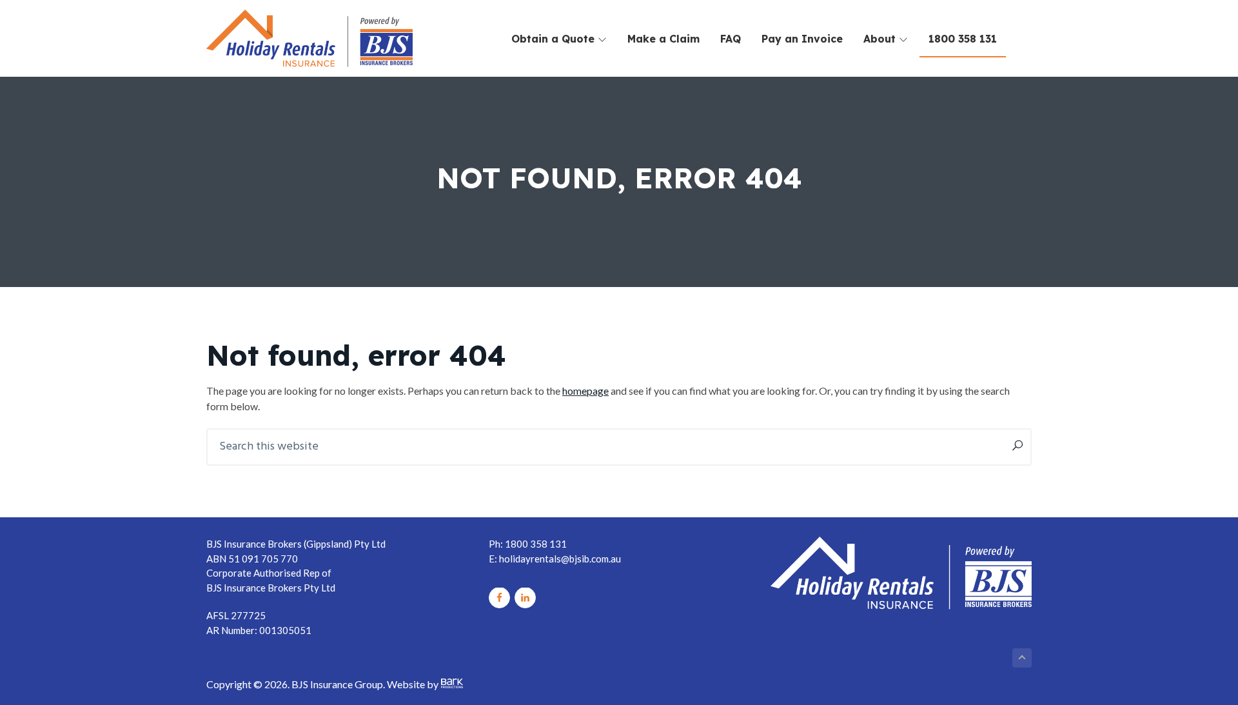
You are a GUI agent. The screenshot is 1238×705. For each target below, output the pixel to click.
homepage (585, 390)
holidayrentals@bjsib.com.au (560, 558)
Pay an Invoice (802, 38)
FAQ (730, 38)
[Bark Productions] (452, 684)
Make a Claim (663, 38)
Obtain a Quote (554, 38)
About (881, 38)
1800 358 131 (962, 38)
